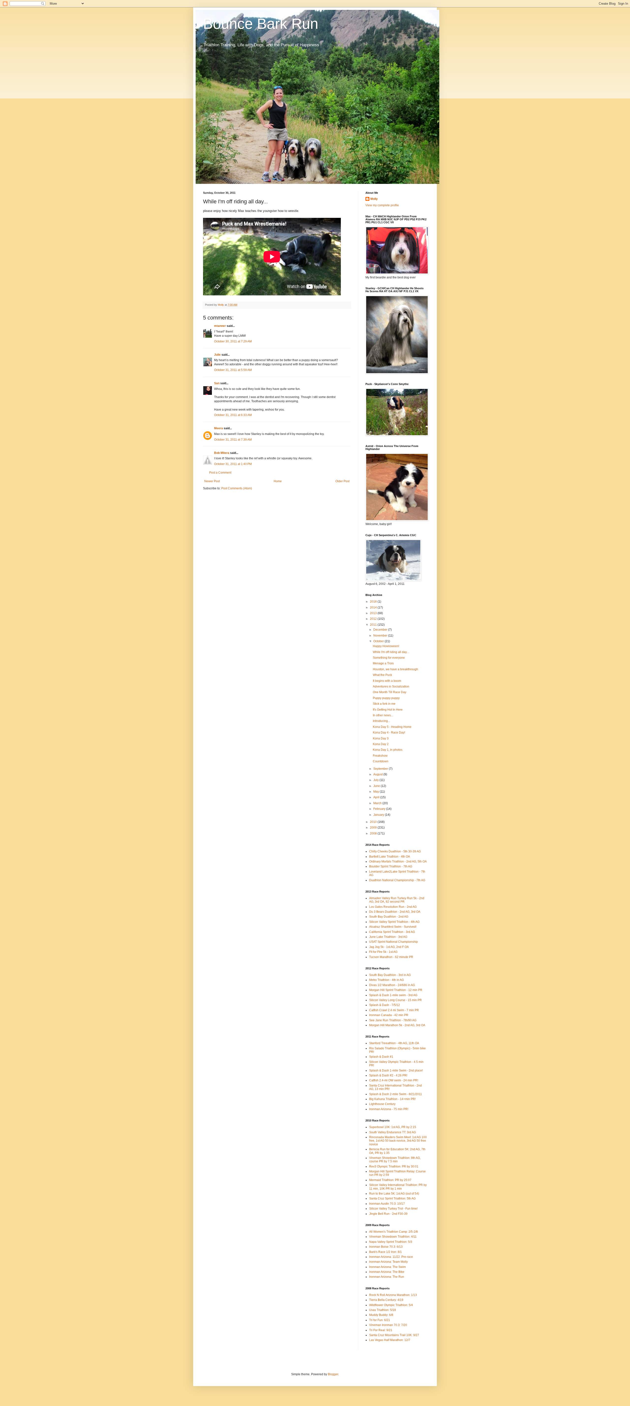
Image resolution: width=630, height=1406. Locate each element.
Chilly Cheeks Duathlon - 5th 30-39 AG (395, 851)
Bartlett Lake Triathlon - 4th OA (389, 856)
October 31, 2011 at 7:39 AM (233, 439)
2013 (374, 613)
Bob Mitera (221, 453)
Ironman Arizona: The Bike (386, 1272)
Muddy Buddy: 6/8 (381, 1315)
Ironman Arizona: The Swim (387, 1267)
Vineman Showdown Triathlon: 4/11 (393, 1236)
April (376, 797)
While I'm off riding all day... (391, 652)
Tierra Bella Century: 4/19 (386, 1300)
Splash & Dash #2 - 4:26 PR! (388, 1075)
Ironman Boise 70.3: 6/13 (386, 1246)
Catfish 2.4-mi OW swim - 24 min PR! (393, 1080)
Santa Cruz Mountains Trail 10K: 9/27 (394, 1335)
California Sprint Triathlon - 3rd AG (392, 932)
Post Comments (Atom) (236, 488)
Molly (374, 199)
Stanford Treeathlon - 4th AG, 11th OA (394, 1043)
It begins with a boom (387, 681)
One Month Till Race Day (389, 692)
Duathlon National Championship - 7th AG (397, 880)
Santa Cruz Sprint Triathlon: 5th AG (392, 1198)
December (380, 629)
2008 (374, 833)
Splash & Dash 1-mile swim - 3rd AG (393, 995)
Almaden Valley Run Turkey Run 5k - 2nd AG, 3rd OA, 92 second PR (396, 899)
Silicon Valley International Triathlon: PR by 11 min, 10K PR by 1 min (398, 1186)
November (380, 635)
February (379, 809)
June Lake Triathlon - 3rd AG (388, 937)
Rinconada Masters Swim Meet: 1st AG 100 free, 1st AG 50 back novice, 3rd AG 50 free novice (398, 1140)
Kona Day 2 (381, 744)
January (379, 814)
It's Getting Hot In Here (388, 709)
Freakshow (380, 755)
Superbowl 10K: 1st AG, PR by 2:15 (392, 1127)
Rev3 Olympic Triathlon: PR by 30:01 (393, 1166)
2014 (374, 607)
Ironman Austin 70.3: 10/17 (387, 1203)
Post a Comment (220, 472)
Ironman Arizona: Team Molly (388, 1261)
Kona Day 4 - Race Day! (389, 732)
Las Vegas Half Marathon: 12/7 (389, 1340)
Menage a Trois (383, 663)
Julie (217, 354)
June (377, 786)
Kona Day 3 (381, 738)
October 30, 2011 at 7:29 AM (233, 341)
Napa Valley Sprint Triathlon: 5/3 (390, 1242)
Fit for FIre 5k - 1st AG (383, 952)
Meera (218, 428)
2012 (374, 619)
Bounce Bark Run (260, 24)
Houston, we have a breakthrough (395, 669)
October (379, 641)
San (217, 383)
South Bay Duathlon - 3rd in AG (390, 975)
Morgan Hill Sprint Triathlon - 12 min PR (395, 990)
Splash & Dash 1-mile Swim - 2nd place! (396, 1070)
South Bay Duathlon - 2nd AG (388, 916)
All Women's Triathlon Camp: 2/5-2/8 (393, 1231)
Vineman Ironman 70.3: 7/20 (388, 1325)
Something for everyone (389, 657)
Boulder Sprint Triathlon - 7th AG (390, 866)
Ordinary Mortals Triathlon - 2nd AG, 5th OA (398, 861)
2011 (374, 624)
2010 (374, 822)
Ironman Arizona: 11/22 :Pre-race (391, 1257)
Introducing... (381, 721)
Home (278, 481)
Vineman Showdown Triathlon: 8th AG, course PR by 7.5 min (395, 1159)
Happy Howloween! (386, 646)
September (381, 768)
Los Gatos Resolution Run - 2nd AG (393, 907)
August (378, 774)
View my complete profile (382, 205)
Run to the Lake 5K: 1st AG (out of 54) (394, 1193)
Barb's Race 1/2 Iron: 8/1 (385, 1252)
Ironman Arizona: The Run (386, 1276)
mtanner (220, 326)
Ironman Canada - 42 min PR (388, 1015)
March (377, 803)
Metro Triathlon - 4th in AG (386, 980)
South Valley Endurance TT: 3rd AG (392, 1132)
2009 (374, 827)
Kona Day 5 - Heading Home (392, 727)
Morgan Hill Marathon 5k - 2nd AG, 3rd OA (397, 1025)
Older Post (342, 481)
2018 (374, 601)
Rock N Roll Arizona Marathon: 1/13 (393, 1295)
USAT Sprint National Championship (393, 941)
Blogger (333, 1374)
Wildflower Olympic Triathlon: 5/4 (391, 1305)
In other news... (383, 715)
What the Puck (382, 675)
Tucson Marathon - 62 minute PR (391, 957)
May (376, 791)
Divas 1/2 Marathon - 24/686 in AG (392, 985)
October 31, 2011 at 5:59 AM (233, 370)
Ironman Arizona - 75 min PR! (388, 1109)
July (376, 780)
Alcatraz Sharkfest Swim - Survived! (392, 926)
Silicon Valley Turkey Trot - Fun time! (393, 1208)
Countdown (380, 761)
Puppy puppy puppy (386, 698)
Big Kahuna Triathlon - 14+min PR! (392, 1099)
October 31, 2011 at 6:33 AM (233, 415)
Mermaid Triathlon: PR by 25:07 (390, 1180)
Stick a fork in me (384, 703)
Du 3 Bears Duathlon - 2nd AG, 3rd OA (394, 911)
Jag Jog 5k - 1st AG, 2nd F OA (389, 947)
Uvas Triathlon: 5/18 (382, 1310)
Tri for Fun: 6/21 (379, 1320)
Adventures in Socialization (391, 686)
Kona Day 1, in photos (387, 749)
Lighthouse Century (382, 1104)
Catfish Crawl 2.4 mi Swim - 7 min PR (394, 1010)
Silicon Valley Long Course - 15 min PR (395, 1000)
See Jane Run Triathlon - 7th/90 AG (392, 1020)
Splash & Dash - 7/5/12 (384, 1005)
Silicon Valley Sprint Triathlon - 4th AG (394, 922)
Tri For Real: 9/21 (380, 1330)
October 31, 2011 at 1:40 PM (233, 464)
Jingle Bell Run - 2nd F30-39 (388, 1213)
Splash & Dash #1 (381, 1056)
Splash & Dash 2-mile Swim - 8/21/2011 (395, 1094)
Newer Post (212, 481)
